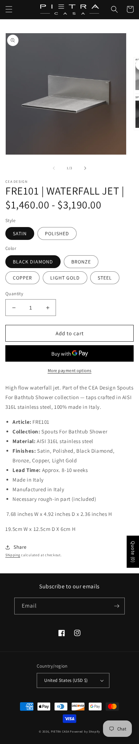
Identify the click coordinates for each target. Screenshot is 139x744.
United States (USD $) (66, 680)
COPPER (22, 278)
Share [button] (20, 547)
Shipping (12, 555)
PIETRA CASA (60, 731)
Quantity (14, 294)
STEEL (105, 278)
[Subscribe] (116, 606)
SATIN (20, 233)
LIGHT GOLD (65, 278)
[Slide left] (54, 168)
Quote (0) (133, 551)
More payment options (70, 370)
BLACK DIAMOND (33, 261)
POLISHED (57, 233)
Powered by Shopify (85, 731)
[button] (9, 9)
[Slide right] (85, 168)
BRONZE (81, 261)
